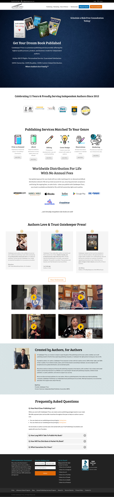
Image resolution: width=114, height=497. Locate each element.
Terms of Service (69, 490)
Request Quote (84, 6)
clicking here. (63, 420)
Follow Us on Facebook (65, 467)
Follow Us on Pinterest (65, 482)
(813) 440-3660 (66, 463)
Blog (33, 490)
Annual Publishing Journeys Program (46, 490)
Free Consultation (96, 6)
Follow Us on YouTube (65, 474)
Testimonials (74, 6)
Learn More (17, 157)
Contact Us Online (63, 465)
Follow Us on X (63, 472)
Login (95, 1)
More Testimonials (57, 280)
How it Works (64, 6)
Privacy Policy (79, 490)
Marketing (56, 6)
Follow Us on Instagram (65, 469)
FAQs (12, 490)
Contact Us (88, 490)
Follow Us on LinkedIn (64, 480)
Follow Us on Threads (64, 477)
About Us (60, 490)
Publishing (49, 6)
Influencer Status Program (23, 490)
